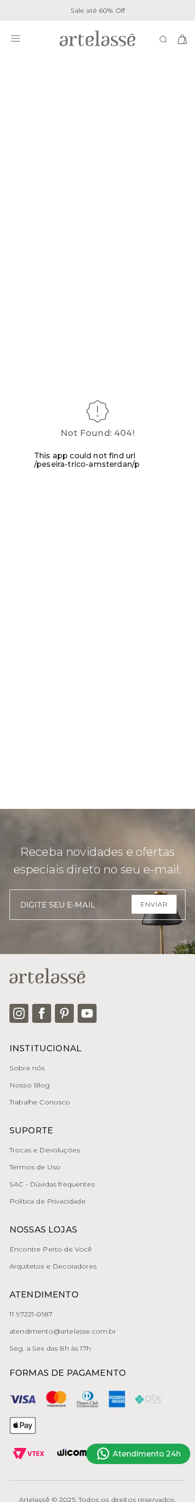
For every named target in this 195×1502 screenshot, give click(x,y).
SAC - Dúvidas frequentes (52, 1184)
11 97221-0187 (31, 1314)
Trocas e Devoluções (44, 1150)
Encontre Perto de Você (50, 1249)
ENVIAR (154, 904)
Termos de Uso (35, 1167)
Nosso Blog (29, 1085)
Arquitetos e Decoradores (53, 1266)
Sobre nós (26, 1068)
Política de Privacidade (47, 1201)
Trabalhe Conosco (40, 1102)
